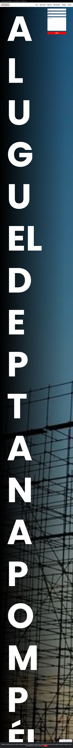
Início (36, 5)
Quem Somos (43, 5)
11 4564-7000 (17, 1)
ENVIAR (56, 33)
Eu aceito (45, 745)
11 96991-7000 (24, 1)
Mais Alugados (57, 5)
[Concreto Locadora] (5, 4)
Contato (69, 5)
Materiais (49, 5)
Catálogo (64, 5)
